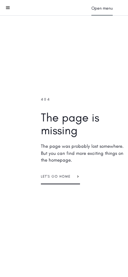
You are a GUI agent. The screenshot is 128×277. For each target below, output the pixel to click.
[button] (102, 8)
